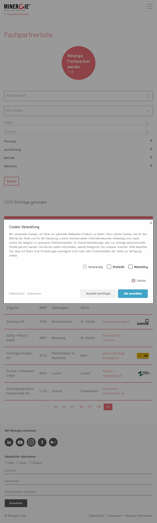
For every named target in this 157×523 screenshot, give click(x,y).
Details (141, 280)
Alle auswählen (133, 293)
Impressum (34, 293)
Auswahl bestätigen (98, 293)
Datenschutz (17, 293)
